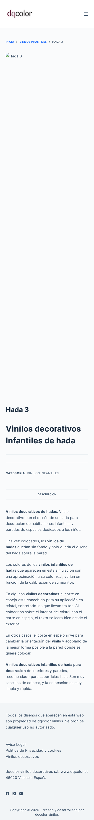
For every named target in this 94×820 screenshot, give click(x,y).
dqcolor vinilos (47, 814)
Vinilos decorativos (22, 756)
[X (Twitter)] (14, 793)
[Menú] (86, 14)
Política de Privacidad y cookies (33, 750)
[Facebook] (7, 793)
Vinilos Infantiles (43, 473)
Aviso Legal (16, 744)
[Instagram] (21, 793)
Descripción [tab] (47, 494)
